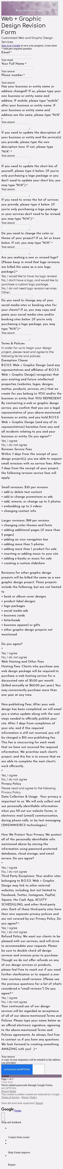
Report (39, 1103)
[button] (31, 1076)
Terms (12, 1091)
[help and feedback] (3, 1116)
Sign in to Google (10, 45)
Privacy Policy (29, 1097)
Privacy (5, 1091)
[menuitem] (35, 1133)
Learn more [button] (51, 45)
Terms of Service (10, 1097)
